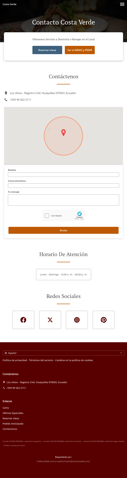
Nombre (12, 170)
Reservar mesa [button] (47, 50)
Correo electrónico (17, 181)
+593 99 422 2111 (20, 99)
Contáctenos (10, 428)
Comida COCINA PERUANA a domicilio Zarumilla (62, 441)
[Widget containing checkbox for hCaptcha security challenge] (63, 215)
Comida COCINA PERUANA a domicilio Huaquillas (22, 441)
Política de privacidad (15, 360)
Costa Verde (9, 4)
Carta (6, 407)
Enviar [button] (63, 230)
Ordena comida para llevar (14, 445)
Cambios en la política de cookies (74, 360)
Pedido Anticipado (13, 423)
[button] (122, 4)
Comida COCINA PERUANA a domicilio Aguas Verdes (103, 441)
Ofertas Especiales (13, 413)
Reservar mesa (11, 418)
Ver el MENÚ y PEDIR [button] (79, 50)
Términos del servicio (41, 360)
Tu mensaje (13, 192)
